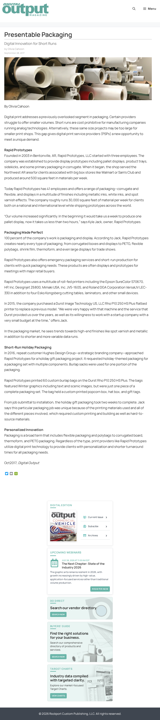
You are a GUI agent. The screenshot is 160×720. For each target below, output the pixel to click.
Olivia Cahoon (16, 49)
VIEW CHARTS (58, 695)
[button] (134, 9)
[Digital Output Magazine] (25, 9)
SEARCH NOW (58, 614)
